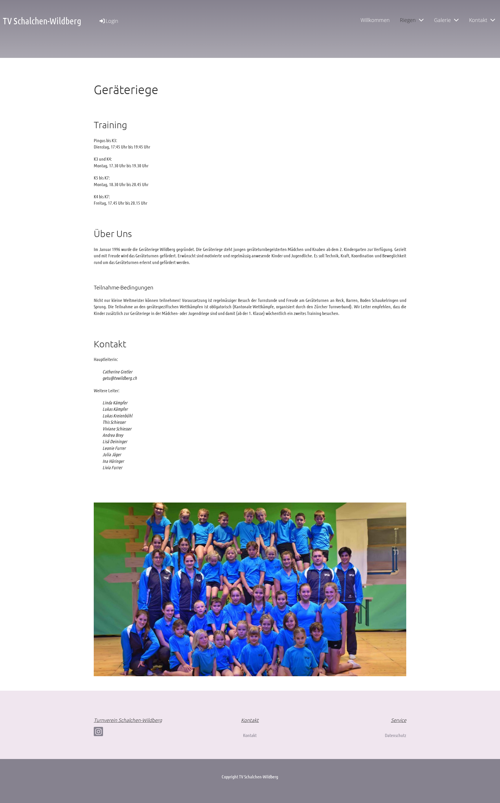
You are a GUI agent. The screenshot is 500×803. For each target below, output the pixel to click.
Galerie (442, 19)
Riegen (408, 19)
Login (112, 20)
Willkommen (375, 19)
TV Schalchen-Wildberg (42, 20)
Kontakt (478, 19)
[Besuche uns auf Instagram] (98, 732)
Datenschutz (395, 735)
